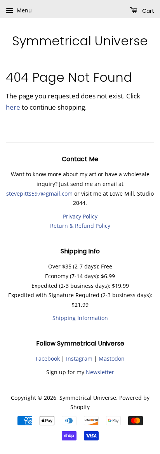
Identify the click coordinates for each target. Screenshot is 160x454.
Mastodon (112, 358)
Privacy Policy (80, 216)
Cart (147, 11)
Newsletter (100, 372)
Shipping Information (80, 318)
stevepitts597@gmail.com (39, 193)
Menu (23, 10)
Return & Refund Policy (80, 225)
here (13, 107)
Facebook (48, 358)
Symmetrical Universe (80, 41)
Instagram (79, 358)
